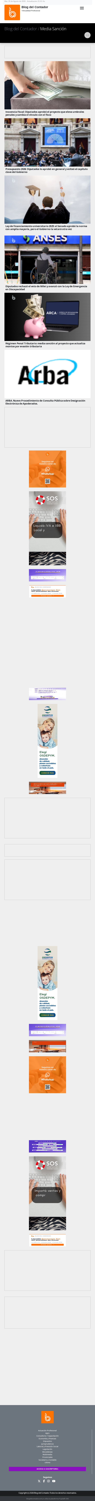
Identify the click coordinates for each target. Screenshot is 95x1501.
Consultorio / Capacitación (47, 1436)
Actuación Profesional (47, 1430)
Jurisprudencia (47, 1444)
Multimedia (47, 1454)
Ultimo (47, 1462)
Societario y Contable (47, 1460)
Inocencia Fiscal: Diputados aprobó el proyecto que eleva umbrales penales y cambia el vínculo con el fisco (44, 113)
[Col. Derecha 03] (47, 564)
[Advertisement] (47, 1363)
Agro (47, 1433)
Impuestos (47, 1441)
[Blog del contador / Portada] (12, 12)
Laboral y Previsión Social (47, 1446)
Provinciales (47, 1457)
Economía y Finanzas (47, 1438)
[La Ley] (47, 793)
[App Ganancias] (47, 596)
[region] (47, 52)
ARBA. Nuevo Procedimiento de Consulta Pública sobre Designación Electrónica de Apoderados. (45, 402)
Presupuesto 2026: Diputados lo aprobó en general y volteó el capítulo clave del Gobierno (46, 171)
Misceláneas (47, 1452)
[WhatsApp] (47, 486)
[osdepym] (47, 777)
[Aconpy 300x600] (47, 580)
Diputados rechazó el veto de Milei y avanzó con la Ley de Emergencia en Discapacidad (46, 288)
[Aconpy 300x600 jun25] (47, 699)
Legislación (47, 1449)
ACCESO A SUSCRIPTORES (47, 1469)
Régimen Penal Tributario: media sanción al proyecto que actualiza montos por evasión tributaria (45, 345)
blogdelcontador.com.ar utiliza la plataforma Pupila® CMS (47, 1499)
